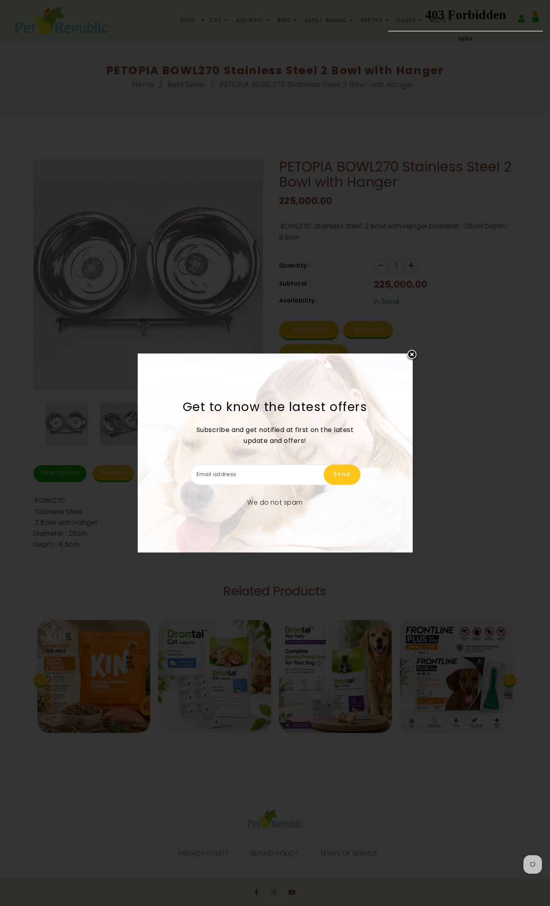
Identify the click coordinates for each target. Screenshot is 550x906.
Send (342, 474)
